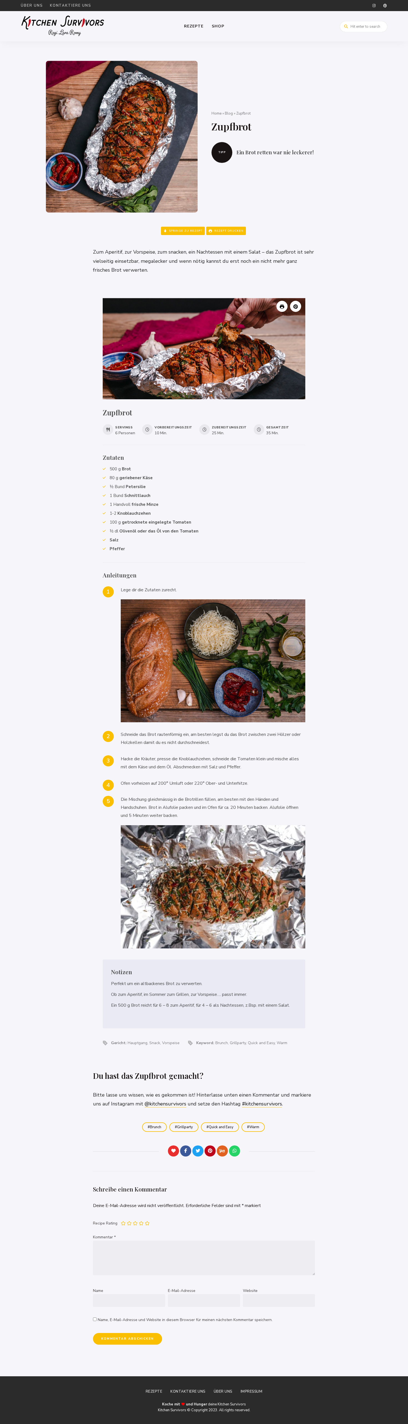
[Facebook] (185, 1151)
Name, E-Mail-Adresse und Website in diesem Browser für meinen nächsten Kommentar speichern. (185, 1319)
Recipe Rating (105, 1223)
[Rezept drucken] (282, 306)
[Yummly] (222, 1151)
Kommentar (104, 1237)
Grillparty (185, 1127)
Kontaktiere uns (70, 5)
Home (216, 113)
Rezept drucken (228, 231)
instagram (373, 5)
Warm (254, 1127)
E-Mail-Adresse (181, 1290)
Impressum (252, 1391)
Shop (218, 26)
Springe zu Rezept (185, 231)
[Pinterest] (210, 1151)
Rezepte (193, 26)
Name (98, 1290)
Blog (229, 113)
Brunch (155, 1127)
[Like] (173, 1151)
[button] (295, 306)
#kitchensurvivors (262, 1103)
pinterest (385, 5)
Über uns (32, 5)
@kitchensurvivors (165, 1103)
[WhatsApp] (234, 1151)
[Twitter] (197, 1151)
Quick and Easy (221, 1127)
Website (250, 1290)
